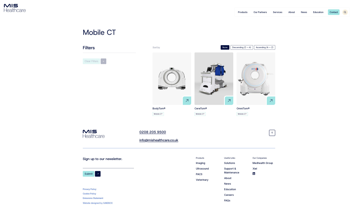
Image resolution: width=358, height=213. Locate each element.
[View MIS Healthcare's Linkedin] (264, 173)
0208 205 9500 (152, 132)
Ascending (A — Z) (264, 47)
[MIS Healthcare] (15, 8)
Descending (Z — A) (241, 47)
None (225, 47)
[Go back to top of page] (272, 133)
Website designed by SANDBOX (98, 203)
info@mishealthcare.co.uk (158, 140)
